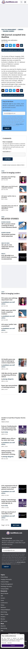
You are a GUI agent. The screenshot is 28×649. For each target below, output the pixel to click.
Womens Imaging (5, 222)
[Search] (21, 2)
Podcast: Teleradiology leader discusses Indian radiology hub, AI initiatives (8, 501)
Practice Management (8, 29)
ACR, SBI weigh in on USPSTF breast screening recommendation (9, 257)
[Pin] (17, 45)
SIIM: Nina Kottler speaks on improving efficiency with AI (9, 375)
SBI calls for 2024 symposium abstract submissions (7, 246)
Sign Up (7, 128)
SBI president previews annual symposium (8, 235)
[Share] (6, 45)
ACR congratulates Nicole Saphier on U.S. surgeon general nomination (9, 487)
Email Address (7, 110)
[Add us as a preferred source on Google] (21, 45)
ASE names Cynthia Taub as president (8, 196)
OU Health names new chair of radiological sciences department (9, 207)
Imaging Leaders (8, 31)
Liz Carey (5, 432)
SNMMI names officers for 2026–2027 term (8, 439)
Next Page (16, 525)
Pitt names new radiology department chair (8, 177)
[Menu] (25, 2)
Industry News (5, 243)
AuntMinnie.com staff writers (9, 40)
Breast (3, 253)
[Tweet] (14, 45)
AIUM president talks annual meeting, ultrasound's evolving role (8, 452)
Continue (8, 159)
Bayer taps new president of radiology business (9, 386)
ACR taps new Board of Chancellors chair (8, 513)
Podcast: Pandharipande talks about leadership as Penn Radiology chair (9, 428)
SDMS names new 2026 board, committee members (9, 187)
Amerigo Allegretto (8, 379)
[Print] (2, 45)
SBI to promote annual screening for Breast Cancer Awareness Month (9, 225)
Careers (20, 29)
